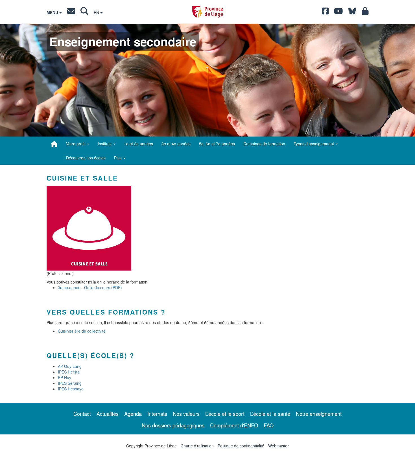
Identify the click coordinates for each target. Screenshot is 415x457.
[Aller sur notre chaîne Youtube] (338, 12)
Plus (118, 158)
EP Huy (64, 377)
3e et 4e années (176, 143)
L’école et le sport (224, 413)
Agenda (133, 413)
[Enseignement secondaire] (54, 144)
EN (97, 12)
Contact (82, 413)
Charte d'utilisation (197, 446)
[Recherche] (84, 12)
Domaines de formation (264, 143)
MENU (53, 12)
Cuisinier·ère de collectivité (82, 331)
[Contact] (71, 12)
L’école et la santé (270, 413)
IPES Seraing (70, 383)
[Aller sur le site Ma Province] (365, 12)
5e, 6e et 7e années (217, 143)
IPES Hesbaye (71, 389)
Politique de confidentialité (241, 446)
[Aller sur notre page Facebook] (325, 12)
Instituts (105, 143)
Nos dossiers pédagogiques (173, 425)
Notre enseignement (319, 413)
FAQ (269, 425)
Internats (157, 413)
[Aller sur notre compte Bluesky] (352, 12)
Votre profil (76, 143)
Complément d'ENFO (234, 425)
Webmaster (278, 446)
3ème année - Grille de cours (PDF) (90, 287)
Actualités (108, 413)
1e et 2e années (138, 143)
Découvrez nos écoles (86, 158)
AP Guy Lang (70, 366)
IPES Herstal (69, 372)
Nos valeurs (186, 413)
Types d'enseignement (314, 143)
